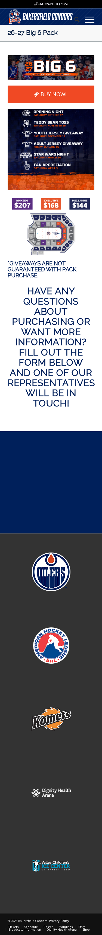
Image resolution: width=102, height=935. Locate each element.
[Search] (74, 19)
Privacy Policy (59, 921)
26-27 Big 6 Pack (33, 33)
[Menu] (86, 19)
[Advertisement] (51, 482)
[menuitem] (74, 19)
